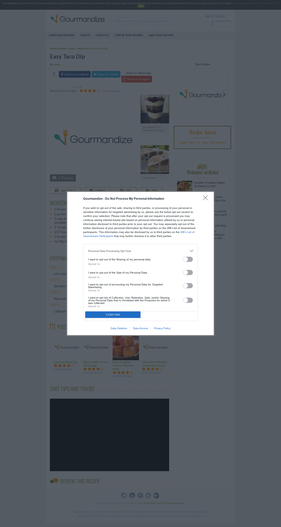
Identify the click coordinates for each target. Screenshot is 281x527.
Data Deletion (119, 328)
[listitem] (140, 251)
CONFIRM (113, 314)
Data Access (140, 328)
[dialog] (140, 263)
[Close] (206, 199)
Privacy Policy (162, 328)
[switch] (188, 259)
